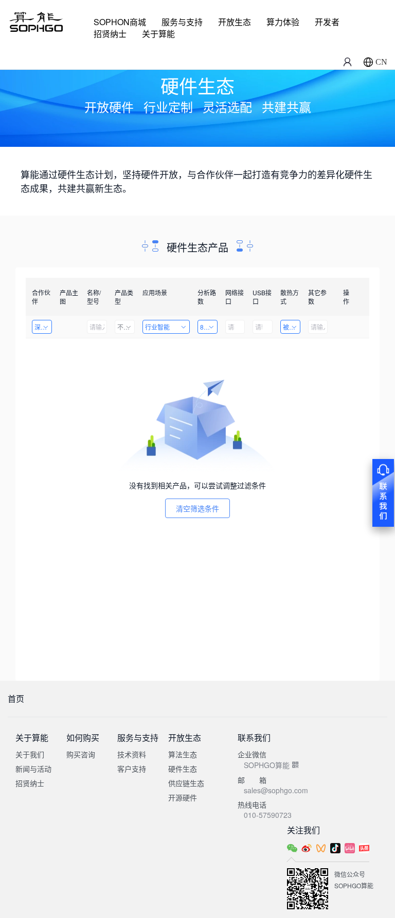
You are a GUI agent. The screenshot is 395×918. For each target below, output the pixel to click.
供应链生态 (186, 783)
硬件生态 (182, 768)
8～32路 (209, 326)
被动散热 (291, 326)
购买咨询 (80, 754)
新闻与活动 (33, 768)
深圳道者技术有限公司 (43, 326)
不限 (123, 326)
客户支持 (131, 768)
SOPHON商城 (120, 22)
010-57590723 (268, 815)
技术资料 (131, 754)
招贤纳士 (110, 34)
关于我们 (29, 754)
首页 (16, 698)
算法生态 (182, 754)
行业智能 (157, 326)
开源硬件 (182, 797)
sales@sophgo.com (276, 790)
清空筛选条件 (197, 508)
